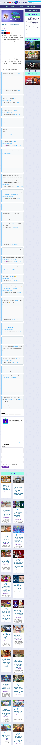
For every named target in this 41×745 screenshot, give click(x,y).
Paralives (18, 658)
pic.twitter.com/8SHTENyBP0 (12, 377)
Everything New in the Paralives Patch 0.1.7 (6, 561)
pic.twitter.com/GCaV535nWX (7, 228)
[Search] (40, 2)
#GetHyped (4, 368)
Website (3, 460)
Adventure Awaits (18, 484)
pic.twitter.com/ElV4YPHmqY (17, 250)
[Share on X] (5, 33)
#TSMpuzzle (11, 276)
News (6, 484)
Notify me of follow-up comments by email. (10, 464)
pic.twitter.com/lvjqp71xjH (7, 216)
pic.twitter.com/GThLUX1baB (7, 304)
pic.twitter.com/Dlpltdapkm (7, 143)
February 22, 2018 (15, 319)
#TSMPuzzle (18, 73)
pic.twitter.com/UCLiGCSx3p (7, 134)
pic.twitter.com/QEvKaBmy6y (7, 196)
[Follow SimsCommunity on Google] (11, 33)
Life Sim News (6, 533)
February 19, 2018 (17, 271)
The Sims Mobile (4, 30)
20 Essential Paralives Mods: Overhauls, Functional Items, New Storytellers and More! (18, 663)
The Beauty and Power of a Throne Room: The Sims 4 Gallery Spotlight (6, 663)
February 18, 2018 (19, 219)
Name (3, 455)
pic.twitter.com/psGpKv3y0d (7, 100)
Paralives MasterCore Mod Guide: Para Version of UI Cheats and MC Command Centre (18, 738)
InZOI (6, 633)
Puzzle (7, 413)
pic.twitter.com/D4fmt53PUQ (16, 404)
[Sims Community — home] (19, 2)
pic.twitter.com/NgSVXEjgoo (16, 368)
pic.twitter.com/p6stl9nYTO (7, 112)
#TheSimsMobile (15, 194)
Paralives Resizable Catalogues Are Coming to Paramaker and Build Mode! (6, 538)
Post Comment (5, 466)
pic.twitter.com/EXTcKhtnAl (11, 269)
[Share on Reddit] (9, 33)
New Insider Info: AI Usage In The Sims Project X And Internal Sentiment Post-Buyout (18, 613)
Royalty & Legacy (6, 658)
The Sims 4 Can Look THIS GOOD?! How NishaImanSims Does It (6, 513)
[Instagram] (2, 2)
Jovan (21, 26)
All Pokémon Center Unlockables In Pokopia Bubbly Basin (6, 687)
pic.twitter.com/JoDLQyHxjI (12, 351)
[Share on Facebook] (3, 33)
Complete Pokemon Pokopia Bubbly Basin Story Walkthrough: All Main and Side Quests (18, 539)
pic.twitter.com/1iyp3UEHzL (7, 360)
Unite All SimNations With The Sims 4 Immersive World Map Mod (6, 712)
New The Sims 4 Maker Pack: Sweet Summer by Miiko (18, 637)
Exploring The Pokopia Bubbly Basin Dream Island (6, 736)
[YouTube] (10, 2)
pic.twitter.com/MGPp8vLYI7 (7, 339)
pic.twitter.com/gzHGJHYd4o (7, 74)
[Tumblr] (8, 2)
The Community (6, 508)
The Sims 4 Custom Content (18, 684)
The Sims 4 (6, 707)
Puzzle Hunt (11, 413)
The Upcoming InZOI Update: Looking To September (6, 637)
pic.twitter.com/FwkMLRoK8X (7, 184)
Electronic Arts (18, 559)
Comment (3, 446)
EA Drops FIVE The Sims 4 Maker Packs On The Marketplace (6, 487)
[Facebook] (0, 2)
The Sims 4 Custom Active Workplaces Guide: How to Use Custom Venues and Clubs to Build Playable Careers (18, 490)
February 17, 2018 (17, 114)
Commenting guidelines (19, 442)
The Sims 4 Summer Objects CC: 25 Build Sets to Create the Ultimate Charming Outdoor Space (18, 689)
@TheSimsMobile (14, 108)
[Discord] (6, 2)
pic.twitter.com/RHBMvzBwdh (7, 278)
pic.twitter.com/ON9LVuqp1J (7, 122)
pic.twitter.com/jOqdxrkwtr (11, 204)
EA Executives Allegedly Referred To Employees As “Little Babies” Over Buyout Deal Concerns (18, 564)
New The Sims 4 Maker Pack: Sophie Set (18, 587)
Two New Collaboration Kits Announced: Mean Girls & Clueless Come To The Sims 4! (6, 588)
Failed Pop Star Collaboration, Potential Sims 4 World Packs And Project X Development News (18, 514)
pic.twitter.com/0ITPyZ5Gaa (7, 290)
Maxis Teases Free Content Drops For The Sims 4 (18, 711)
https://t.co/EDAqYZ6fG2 (8, 327)
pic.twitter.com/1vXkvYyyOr (12, 259)
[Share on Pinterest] (7, 33)
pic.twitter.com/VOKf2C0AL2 (7, 153)
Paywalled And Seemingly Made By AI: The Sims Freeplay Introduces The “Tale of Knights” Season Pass (6, 614)
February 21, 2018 (14, 341)
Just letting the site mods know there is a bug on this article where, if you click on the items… (33, 23)
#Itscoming (9, 368)
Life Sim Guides (18, 534)
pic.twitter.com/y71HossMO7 (7, 329)
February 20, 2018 (14, 362)
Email (14, 455)
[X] (4, 2)
